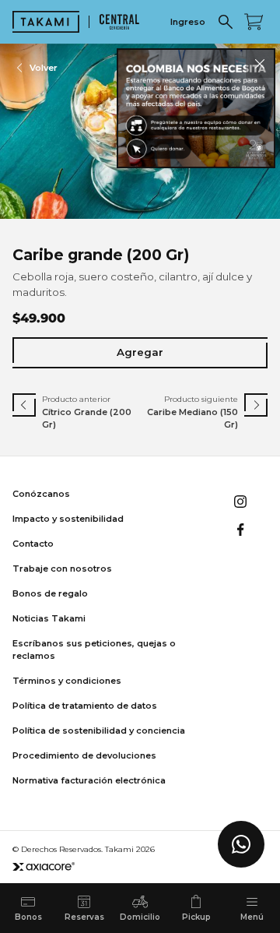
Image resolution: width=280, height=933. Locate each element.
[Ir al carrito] (254, 22)
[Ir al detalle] (196, 108)
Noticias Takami (49, 618)
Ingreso (187, 21)
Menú (252, 917)
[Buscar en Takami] (226, 22)
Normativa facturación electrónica (89, 780)
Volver (44, 67)
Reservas (84, 917)
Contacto (33, 543)
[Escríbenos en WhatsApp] (241, 844)
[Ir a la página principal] (45, 22)
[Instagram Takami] (240, 502)
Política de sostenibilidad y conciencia (98, 730)
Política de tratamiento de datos (84, 705)
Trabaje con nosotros (62, 568)
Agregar (140, 352)
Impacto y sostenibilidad (68, 518)
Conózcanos (41, 493)
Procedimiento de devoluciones (84, 755)
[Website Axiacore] (43, 866)
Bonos (28, 917)
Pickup (196, 917)
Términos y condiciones (66, 680)
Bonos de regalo (50, 593)
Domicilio (140, 917)
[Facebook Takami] (240, 530)
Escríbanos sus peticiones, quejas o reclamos (94, 649)
